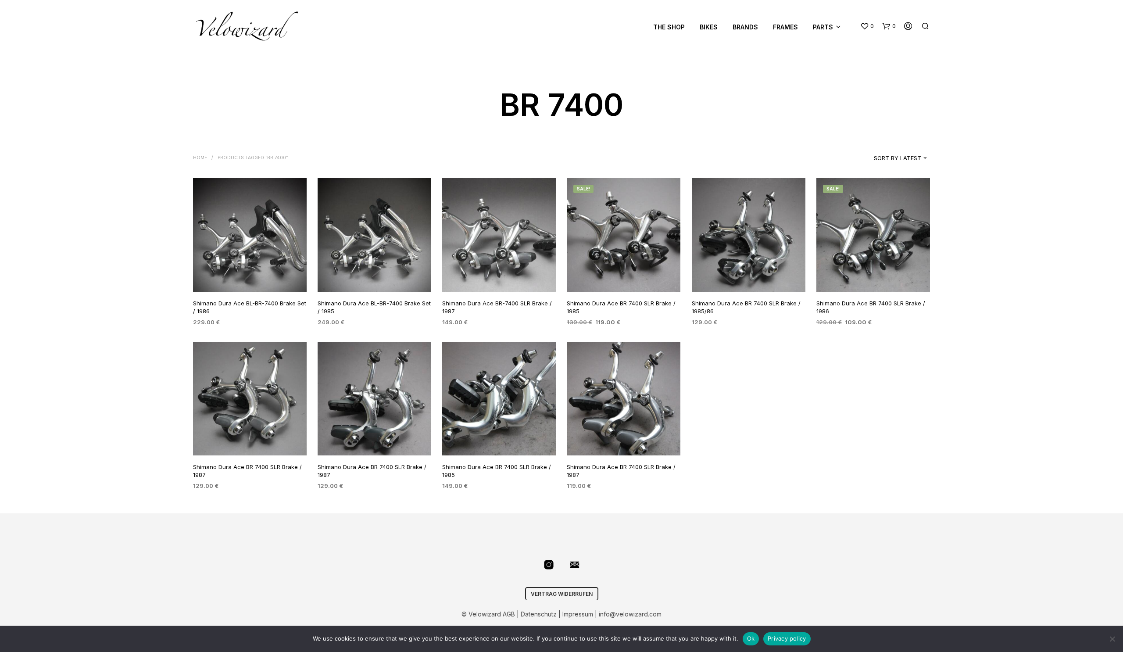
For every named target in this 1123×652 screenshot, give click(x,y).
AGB (509, 614)
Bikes (709, 27)
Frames (785, 27)
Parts (823, 27)
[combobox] (886, 158)
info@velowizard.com (630, 614)
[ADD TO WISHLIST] (250, 275)
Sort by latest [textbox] (897, 157)
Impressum (577, 614)
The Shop (669, 27)
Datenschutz (539, 614)
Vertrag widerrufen (562, 594)
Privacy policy (787, 638)
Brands (745, 27)
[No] (1112, 638)
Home (200, 157)
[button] (867, 26)
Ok (751, 638)
